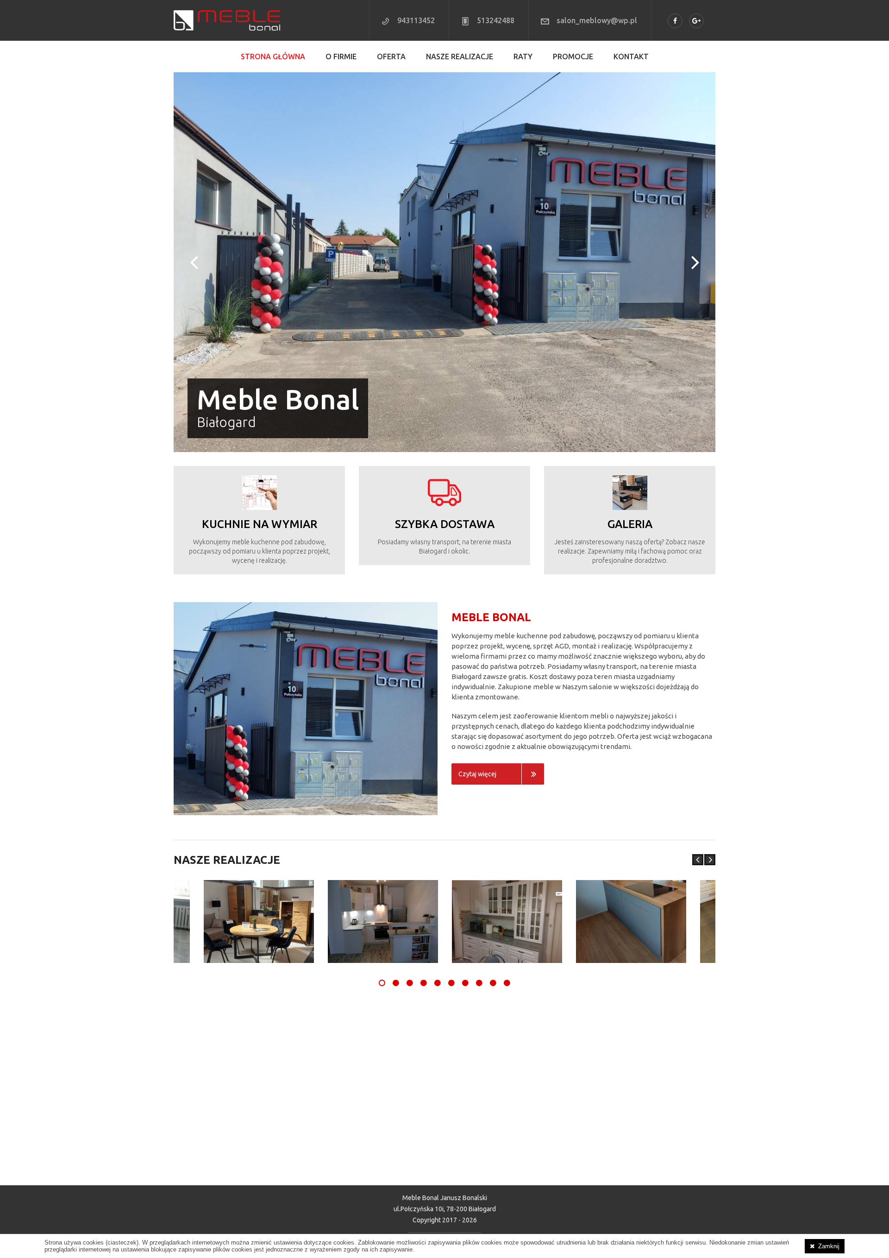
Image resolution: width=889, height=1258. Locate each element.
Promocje (573, 56)
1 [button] (382, 832)
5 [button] (437, 832)
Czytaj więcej (477, 623)
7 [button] (465, 832)
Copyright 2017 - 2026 (445, 1069)
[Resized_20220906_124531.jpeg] (631, 770)
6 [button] (451, 832)
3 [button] (409, 832)
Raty (522, 56)
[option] (507, 770)
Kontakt (631, 56)
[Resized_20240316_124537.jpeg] (259, 770)
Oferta (391, 56)
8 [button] (479, 832)
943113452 (416, 20)
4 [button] (423, 832)
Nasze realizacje (459, 56)
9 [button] (493, 832)
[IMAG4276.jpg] (383, 770)
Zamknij (828, 1246)
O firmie (341, 56)
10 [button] (507, 832)
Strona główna (273, 56)
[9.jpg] (507, 770)
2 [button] (396, 832)
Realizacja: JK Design (444, 1094)
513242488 (495, 20)
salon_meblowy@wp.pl (597, 20)
